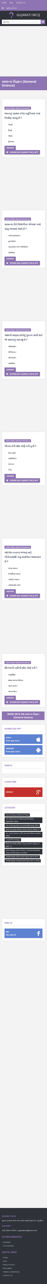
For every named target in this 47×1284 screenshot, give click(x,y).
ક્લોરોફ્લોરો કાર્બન (14, 585)
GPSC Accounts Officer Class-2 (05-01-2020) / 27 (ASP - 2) (23, 845)
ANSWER (10, 148)
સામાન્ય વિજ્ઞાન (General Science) (18, 108)
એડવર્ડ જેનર (12, 691)
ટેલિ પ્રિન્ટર (12, 352)
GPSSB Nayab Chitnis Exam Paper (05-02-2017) (22, 857)
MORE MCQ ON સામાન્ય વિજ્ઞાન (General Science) (23, 715)
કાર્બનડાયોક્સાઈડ (14, 235)
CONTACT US (20, 3)
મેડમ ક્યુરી (12, 453)
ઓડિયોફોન (12, 346)
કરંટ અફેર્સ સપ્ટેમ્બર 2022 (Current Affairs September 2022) (20, 820)
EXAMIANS (7, 1242)
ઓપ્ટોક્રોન (12, 358)
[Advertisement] (23, 51)
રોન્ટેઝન (11, 464)
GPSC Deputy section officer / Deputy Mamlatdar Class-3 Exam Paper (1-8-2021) (23, 851)
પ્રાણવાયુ (11, 252)
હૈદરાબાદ (11, 141)
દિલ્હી (10, 130)
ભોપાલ (10, 136)
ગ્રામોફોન (11, 363)
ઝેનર (10, 470)
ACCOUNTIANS (8, 1246)
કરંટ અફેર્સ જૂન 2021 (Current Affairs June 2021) (22, 825)
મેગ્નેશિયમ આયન (14, 574)
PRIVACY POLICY (9, 1265)
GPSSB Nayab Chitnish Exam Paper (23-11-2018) (22, 861)
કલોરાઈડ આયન (14, 579)
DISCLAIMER (7, 1268)
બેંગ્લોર (10, 125)
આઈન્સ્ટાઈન (12, 686)
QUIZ (11, 3)
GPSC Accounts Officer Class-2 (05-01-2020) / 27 (23, 829)
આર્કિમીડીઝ (12, 458)
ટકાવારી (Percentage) (13, 840)
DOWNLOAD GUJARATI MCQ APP (24, 152)
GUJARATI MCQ (28, 15)
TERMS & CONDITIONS (11, 1272)
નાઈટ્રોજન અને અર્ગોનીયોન (18, 247)
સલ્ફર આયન (13, 568)
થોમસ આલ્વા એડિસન (15, 680)
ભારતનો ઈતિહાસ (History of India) (17, 815)
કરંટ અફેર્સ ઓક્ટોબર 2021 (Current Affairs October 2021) (23, 834)
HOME (4, 3)
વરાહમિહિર (12, 674)
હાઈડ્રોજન (12, 241)
